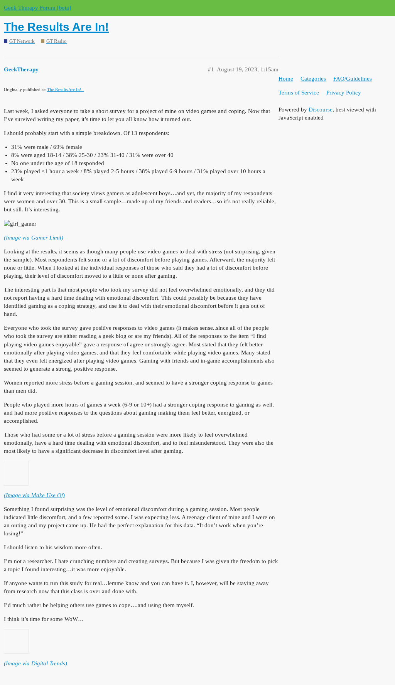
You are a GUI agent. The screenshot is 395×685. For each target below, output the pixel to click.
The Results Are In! (56, 26)
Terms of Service (299, 92)
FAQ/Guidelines (352, 79)
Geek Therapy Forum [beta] (37, 8)
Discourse (321, 109)
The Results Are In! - (65, 89)
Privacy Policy (343, 92)
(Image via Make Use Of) (34, 495)
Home (286, 79)
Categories (313, 79)
